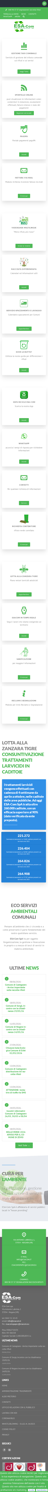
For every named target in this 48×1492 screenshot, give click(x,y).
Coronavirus (8, 1418)
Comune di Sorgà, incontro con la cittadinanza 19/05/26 (16, 1008)
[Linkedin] (9, 1450)
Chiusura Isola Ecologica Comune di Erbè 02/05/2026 (16, 1050)
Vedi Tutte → (24, 1145)
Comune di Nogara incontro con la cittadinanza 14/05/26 (15, 1029)
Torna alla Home (11, 14)
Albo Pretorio (9, 1396)
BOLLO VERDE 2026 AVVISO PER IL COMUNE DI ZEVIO (15, 1135)
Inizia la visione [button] (24, 246)
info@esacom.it (24, 1259)
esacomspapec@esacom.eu (24, 1265)
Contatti (32, 14)
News (23, 14)
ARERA (17, 16)
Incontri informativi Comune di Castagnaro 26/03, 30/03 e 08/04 (16, 1114)
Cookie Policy (8, 1429)
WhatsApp (7, 16)
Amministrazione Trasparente (17, 1391)
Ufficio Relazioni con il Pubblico (18, 1407)
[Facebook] (4, 1450)
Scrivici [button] (24, 503)
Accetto (31, 1490)
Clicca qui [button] (24, 196)
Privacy (5, 1434)
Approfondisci (42, 1490)
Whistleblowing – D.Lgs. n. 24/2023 (18, 1424)
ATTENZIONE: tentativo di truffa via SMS (16, 1091)
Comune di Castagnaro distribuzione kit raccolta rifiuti (16, 1071)
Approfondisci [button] (24, 329)
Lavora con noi (9, 1413)
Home (4, 1385)
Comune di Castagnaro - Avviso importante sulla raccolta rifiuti (16, 987)
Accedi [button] (24, 154)
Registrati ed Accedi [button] (24, 113)
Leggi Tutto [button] (24, 71)
